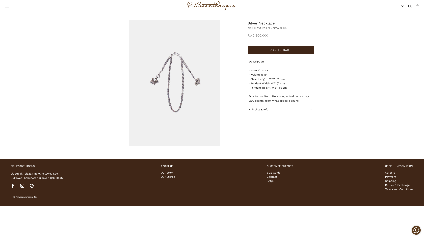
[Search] (410, 6)
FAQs (270, 181)
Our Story (167, 173)
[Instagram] (22, 185)
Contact (272, 177)
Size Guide (273, 173)
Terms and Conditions (399, 189)
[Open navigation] (7, 6)
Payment (390, 177)
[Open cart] (417, 6)
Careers (390, 173)
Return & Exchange (397, 185)
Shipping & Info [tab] (258, 109)
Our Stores (168, 177)
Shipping (390, 181)
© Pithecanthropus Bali (25, 197)
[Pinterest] (32, 185)
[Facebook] (13, 185)
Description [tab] (256, 61)
